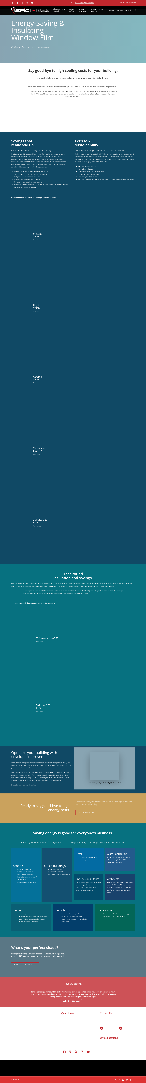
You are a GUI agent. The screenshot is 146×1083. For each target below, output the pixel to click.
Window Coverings (70, 1034)
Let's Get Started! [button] (71, 1001)
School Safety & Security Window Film (76, 1018)
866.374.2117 (89, 3)
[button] (85, 812)
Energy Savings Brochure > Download (23, 785)
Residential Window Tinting (73, 1036)
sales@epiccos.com (129, 2)
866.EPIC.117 (79, 3)
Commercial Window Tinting (73, 1031)
